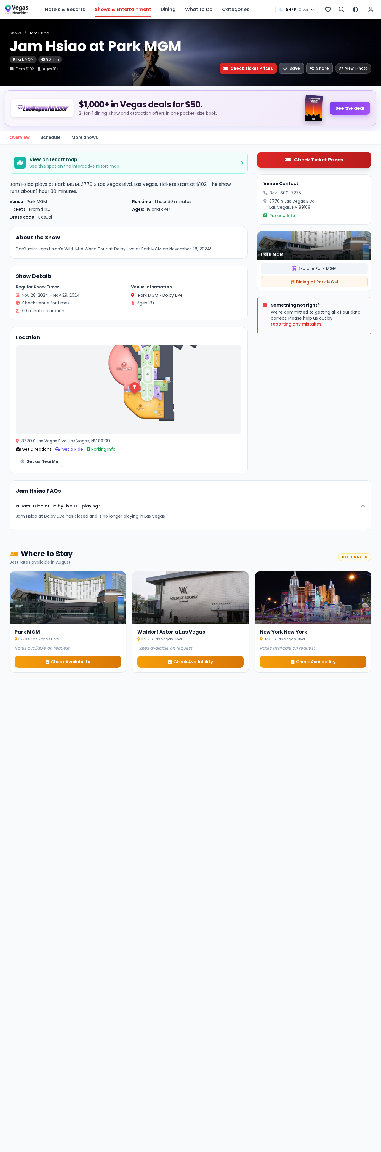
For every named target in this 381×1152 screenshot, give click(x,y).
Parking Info (103, 449)
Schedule (50, 137)
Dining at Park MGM (317, 282)
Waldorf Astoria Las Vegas (171, 631)
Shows (16, 33)
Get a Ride (72, 449)
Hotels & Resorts (65, 9)
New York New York (283, 631)
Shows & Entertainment (123, 9)
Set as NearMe (42, 461)
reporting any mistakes (296, 324)
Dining (168, 9)
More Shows (84, 137)
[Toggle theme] (355, 9)
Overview (20, 137)
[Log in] (371, 9)
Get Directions (36, 449)
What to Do (199, 9)
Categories (235, 9)
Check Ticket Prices (251, 68)
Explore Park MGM (317, 268)
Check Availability (70, 662)
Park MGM (25, 59)
